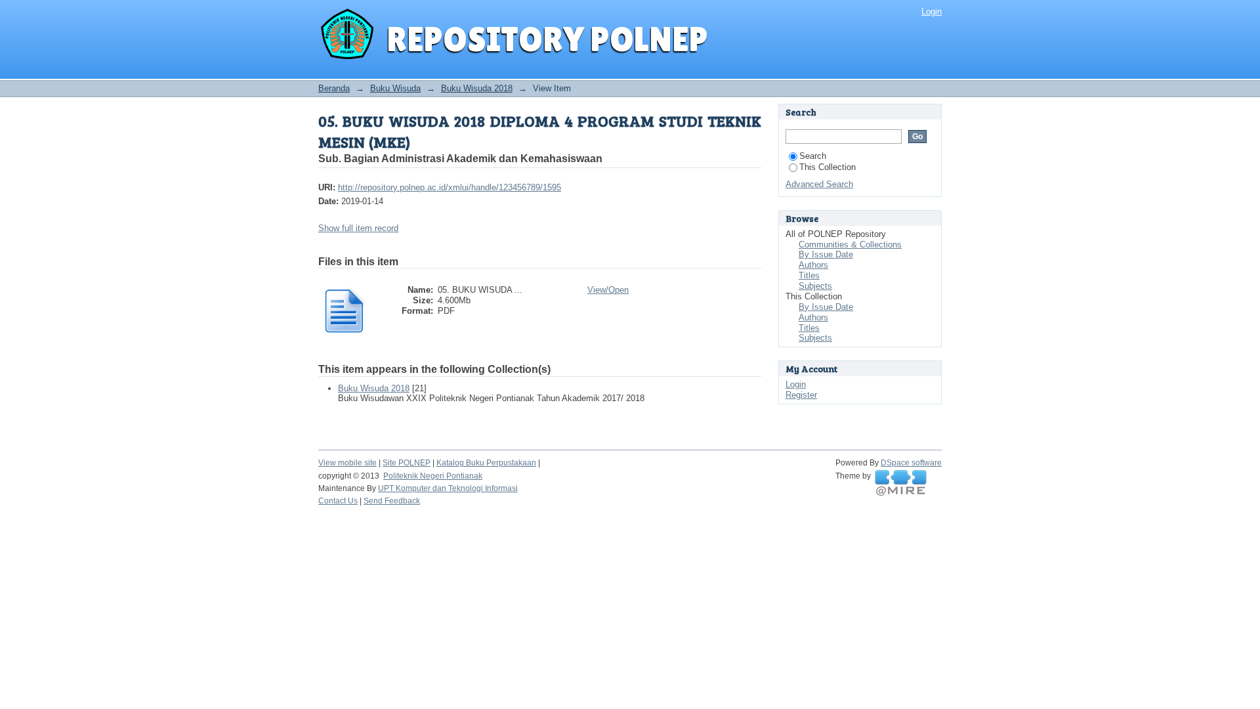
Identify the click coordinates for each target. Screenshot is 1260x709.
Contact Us (338, 500)
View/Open (608, 290)
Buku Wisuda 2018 (477, 88)
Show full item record (358, 228)
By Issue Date (826, 254)
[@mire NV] (901, 483)
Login (931, 11)
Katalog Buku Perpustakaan (486, 462)
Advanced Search (819, 184)
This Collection (827, 167)
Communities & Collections (850, 244)
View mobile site (347, 462)
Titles (809, 275)
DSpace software (911, 462)
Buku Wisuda (395, 88)
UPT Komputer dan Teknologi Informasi (448, 488)
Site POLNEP (406, 462)
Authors (813, 265)
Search (812, 156)
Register (801, 395)
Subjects (815, 286)
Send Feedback (392, 500)
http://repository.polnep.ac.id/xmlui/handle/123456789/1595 (449, 187)
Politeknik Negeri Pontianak (432, 476)
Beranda (334, 88)
